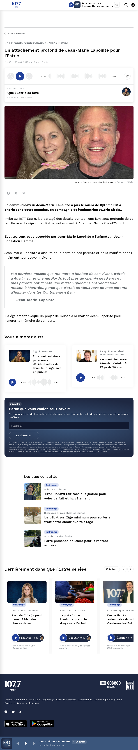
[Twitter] (16, 193)
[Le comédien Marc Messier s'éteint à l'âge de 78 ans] (86, 355)
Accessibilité (85, 699)
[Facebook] (8, 193)
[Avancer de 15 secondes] (29, 76)
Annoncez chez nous (28, 703)
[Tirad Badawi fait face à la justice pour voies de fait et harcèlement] (32, 491)
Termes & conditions (15, 699)
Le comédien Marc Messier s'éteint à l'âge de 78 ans (113, 363)
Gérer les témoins (66, 699)
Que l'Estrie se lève (23, 93)
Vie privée (34, 699)
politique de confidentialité (51, 451)
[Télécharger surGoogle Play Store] (42, 724)
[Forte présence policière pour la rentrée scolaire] (32, 538)
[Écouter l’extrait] (20, 76)
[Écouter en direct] (71, 5)
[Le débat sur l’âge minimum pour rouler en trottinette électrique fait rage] (32, 515)
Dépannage (48, 699)
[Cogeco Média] (110, 687)
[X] (20, 711)
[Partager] (127, 76)
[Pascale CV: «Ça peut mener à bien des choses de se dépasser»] (27, 592)
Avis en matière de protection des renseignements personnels (83, 447)
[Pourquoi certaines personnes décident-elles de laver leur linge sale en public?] (19, 355)
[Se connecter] (133, 5)
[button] (17, 743)
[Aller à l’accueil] (16, 6)
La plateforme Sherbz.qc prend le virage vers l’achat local (73, 619)
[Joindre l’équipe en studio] (117, 5)
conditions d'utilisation (86, 451)
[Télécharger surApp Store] (15, 724)
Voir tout (112, 569)
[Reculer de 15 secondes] (10, 76)
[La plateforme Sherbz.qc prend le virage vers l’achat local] (74, 592)
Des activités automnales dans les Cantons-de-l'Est (122, 619)
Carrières (9, 703)
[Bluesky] (13, 711)
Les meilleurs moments (97, 6)
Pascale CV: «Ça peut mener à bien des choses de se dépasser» (27, 619)
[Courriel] (23, 193)
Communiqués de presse (108, 699)
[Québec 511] (130, 689)
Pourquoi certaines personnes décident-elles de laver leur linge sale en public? (47, 364)
